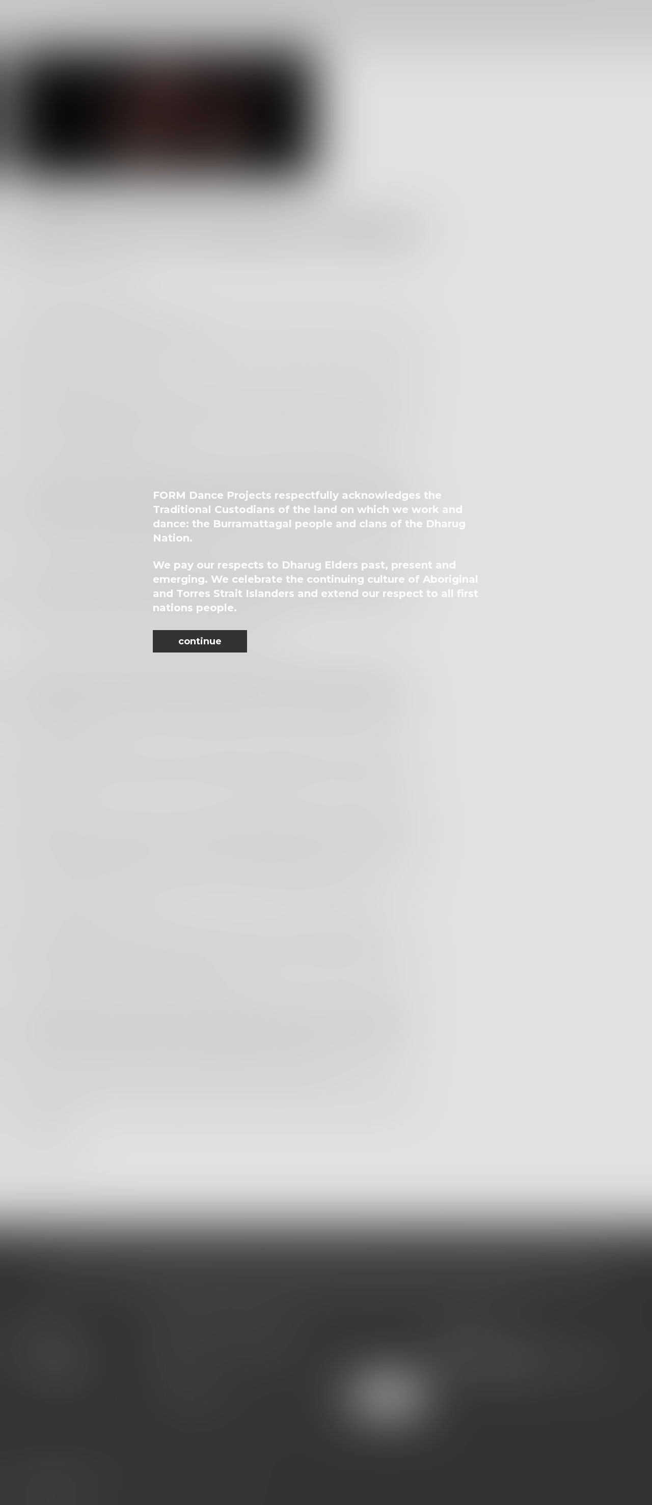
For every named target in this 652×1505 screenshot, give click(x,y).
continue (200, 641)
